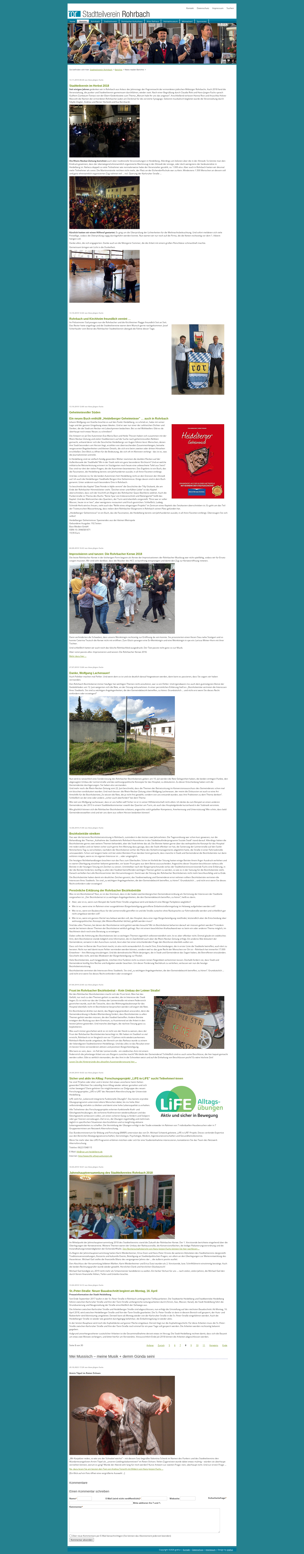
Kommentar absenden (82, 1539)
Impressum (217, 8)
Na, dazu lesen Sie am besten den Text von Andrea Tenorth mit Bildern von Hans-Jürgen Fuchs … (116, 1468)
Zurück (161, 1345)
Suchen (230, 8)
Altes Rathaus (153, 21)
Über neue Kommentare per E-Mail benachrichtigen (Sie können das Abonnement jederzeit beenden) (121, 1535)
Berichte (83, 21)
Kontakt (190, 8)
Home (72, 21)
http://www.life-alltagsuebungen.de (95, 1155)
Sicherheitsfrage (217, 1497)
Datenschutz (203, 8)
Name (73, 1498)
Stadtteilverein (110, 21)
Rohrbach (95, 21)
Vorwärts (213, 1345)
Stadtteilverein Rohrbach (101, 69)
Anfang (150, 1345)
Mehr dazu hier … (77, 656)
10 (197, 1345)
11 (204, 1345)
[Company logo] (120, 16)
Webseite (175, 1498)
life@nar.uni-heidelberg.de (90, 1151)
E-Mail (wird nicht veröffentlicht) (123, 1498)
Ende (224, 1345)
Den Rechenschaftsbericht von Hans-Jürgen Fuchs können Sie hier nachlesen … (161, 1248)
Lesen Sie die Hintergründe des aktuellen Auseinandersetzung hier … (103, 1061)
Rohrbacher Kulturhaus (131, 21)
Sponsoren (202, 21)
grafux (230, 1549)
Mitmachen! (187, 21)
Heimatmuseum (170, 21)
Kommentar (76, 1506)
